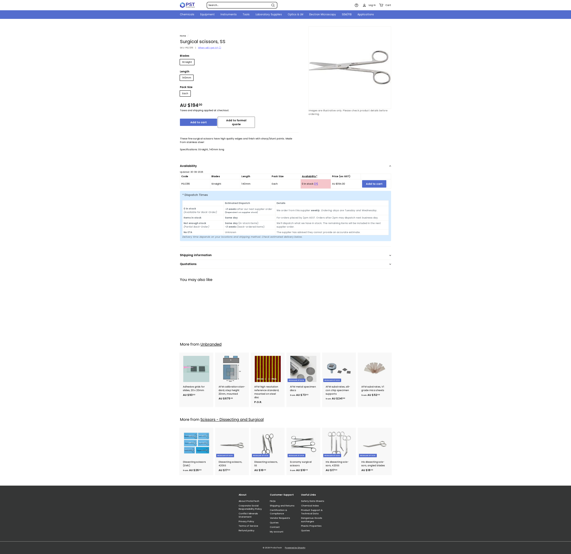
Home (183, 35)
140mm (186, 77)
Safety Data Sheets (312, 501)
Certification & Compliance (278, 512)
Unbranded (211, 344)
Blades (184, 56)
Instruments (229, 14)
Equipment (207, 14)
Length (184, 71)
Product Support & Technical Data (312, 512)
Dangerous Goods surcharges (311, 519)
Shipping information (196, 255)
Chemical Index (310, 505)
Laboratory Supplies (269, 14)
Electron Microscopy (322, 14)
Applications (365, 14)
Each (185, 93)
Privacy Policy (246, 521)
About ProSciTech (249, 501)
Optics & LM (295, 14)
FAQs (273, 501)
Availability (188, 166)
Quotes (274, 522)
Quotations (188, 264)
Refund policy (246, 530)
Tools (246, 14)
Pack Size (186, 87)
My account (276, 531)
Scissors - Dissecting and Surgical (232, 419)
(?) (316, 184)
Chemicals (187, 14)
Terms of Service (248, 525)
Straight (187, 62)
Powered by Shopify (295, 547)
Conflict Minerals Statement (248, 515)
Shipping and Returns (282, 505)
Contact (275, 527)
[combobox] (242, 5)
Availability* (309, 176)
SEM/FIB (347, 14)
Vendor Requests (280, 518)
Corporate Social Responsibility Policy (250, 507)
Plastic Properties (311, 525)
